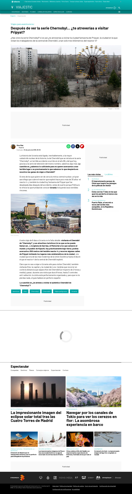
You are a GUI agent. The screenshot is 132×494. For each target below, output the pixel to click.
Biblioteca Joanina (55, 1)
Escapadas (16, 12)
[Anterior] (24, 1)
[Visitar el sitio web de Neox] (55, 477)
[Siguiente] (120, 1)
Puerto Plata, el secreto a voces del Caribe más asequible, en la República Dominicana (102, 205)
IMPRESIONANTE (71, 409)
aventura (16, 291)
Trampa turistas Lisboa (76, 1)
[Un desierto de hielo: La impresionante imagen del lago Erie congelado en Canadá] (107, 439)
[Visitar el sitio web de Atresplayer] (108, 477)
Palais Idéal (106, 1)
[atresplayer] (110, 8)
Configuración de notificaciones (61, 489)
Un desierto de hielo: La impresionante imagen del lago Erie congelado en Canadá (106, 453)
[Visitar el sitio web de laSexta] (48, 477)
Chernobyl (35, 291)
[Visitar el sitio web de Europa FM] (91, 477)
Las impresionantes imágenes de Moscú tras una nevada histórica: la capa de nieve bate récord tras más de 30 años (52, 453)
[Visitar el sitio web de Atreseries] (77, 477)
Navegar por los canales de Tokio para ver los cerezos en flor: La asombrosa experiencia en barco (91, 418)
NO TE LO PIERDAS (17, 409)
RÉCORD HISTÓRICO (45, 449)
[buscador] (119, 8)
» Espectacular (21, 16)
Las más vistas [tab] (94, 174)
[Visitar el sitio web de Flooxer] (118, 477)
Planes (33, 12)
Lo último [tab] (109, 174)
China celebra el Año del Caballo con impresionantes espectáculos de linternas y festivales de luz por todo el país (78, 453)
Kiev (25, 291)
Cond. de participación (91, 486)
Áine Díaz (20, 145)
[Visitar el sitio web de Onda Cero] (84, 477)
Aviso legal (55, 486)
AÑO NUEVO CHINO (72, 449)
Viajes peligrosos (61, 291)
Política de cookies (78, 486)
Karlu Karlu (98, 1)
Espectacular (59, 12)
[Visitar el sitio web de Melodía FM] (98, 477)
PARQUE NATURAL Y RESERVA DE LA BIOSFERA (22, 449)
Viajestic (13, 16)
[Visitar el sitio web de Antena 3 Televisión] (41, 477)
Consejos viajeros (44, 12)
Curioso (69, 12)
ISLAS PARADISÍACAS (98, 190)
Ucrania (74, 291)
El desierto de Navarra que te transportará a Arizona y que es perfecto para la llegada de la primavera (24, 454)
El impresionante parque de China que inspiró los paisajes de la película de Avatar (104, 183)
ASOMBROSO (98, 449)
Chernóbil (46, 291)
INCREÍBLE (95, 179)
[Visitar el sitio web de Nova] (62, 477)
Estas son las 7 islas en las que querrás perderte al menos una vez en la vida (104, 194)
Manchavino (45, 1)
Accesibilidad (76, 489)
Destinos (25, 12)
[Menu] (119, 11)
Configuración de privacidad (107, 486)
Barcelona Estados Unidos (33, 1)
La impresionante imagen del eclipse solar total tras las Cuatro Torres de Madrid (36, 416)
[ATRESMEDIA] (17, 478)
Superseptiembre (89, 1)
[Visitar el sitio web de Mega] (69, 477)
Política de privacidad (66, 486)
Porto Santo (65, 1)
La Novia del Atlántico (98, 200)
